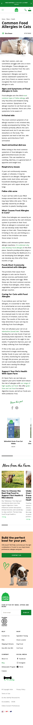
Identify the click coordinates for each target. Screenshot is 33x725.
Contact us (16, 555)
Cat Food (19, 648)
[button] (3, 10)
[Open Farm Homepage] (16, 10)
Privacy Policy (20, 689)
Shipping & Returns (8, 644)
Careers (4, 671)
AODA (13, 701)
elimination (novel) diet (10, 331)
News (8, 19)
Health (13, 19)
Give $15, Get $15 (7, 648)
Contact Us (5, 636)
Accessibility (6, 701)
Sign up (26, 612)
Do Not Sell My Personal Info (11, 697)
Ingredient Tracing (22, 636)
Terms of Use (6, 693)
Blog (3, 663)
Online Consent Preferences (11, 706)
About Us (5, 658)
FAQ (3, 640)
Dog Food (19, 644)
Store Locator (21, 640)
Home (3, 19)
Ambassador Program (8, 667)
